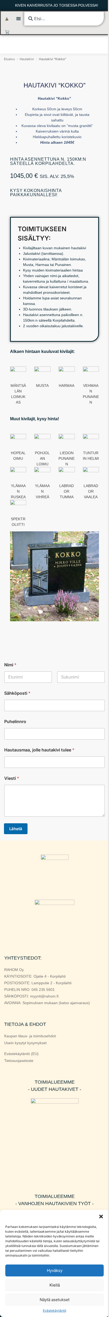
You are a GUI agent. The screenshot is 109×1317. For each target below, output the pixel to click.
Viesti (11, 778)
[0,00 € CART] (7, 32)
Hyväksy (54, 1270)
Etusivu (9, 59)
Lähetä (15, 828)
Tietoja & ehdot (25, 1024)
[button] (101, 1216)
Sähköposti (17, 693)
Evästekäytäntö (54, 1310)
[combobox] (64, 18)
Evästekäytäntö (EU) (21, 1054)
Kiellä (54, 1285)
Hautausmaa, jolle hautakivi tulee (39, 749)
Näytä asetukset (55, 1299)
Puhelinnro (15, 721)
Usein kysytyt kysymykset (25, 1043)
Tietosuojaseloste (18, 1060)
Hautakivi (27, 59)
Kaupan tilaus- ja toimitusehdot (30, 1036)
